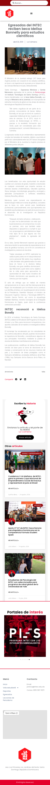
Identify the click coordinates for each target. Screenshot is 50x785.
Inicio (5, 684)
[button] (16, 379)
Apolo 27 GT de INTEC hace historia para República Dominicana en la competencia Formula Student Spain (24, 531)
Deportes (7, 691)
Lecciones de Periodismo (8, 699)
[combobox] (29, 2)
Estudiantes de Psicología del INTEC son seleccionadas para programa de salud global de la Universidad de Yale (23, 583)
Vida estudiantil (9, 688)
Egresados (7, 694)
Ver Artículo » (13, 489)
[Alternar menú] (31, 13)
